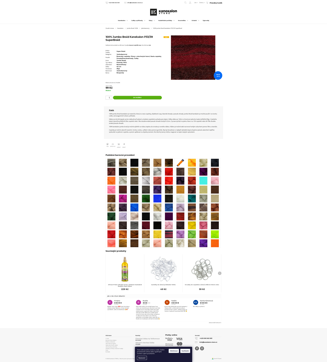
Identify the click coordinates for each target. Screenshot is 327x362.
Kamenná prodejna (111, 340)
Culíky (136, 58)
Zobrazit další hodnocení (215, 322)
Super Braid (121, 51)
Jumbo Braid (121, 60)
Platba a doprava (110, 342)
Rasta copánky (156, 56)
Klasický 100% (122, 62)
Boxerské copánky (123, 56)
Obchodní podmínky (111, 347)
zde (150, 45)
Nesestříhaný (121, 64)
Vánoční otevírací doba (144, 343)
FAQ (107, 350)
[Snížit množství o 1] (111, 98)
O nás (107, 338)
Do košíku (137, 97)
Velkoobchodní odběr (112, 345)
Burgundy (120, 73)
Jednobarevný (122, 54)
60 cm (119, 66)
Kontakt (108, 352)
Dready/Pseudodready (125, 58)
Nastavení (141, 358)
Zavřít (114, 139)
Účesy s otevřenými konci (140, 56)
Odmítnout (174, 351)
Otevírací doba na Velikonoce (147, 339)
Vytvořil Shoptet (217, 358)
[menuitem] (123, 20)
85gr (118, 69)
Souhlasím (185, 351)
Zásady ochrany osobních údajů (114, 348)
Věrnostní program (111, 343)
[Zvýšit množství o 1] (111, 97)
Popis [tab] (111, 110)
